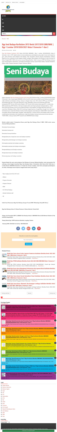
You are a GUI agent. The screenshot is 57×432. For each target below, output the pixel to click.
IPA (3, 392)
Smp (3, 416)
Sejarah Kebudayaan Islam (8, 409)
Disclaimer (22, 2)
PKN (3, 403)
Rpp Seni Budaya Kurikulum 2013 (10, 53)
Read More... (35, 258)
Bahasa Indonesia (6, 387)
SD (2, 19)
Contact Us (8, 2)
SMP (3, 23)
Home (4, 16)
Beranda (29, 293)
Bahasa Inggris (5, 389)
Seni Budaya (5, 410)
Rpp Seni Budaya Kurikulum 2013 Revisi (20, 97)
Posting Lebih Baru (5, 293)
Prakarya (4, 405)
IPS (3, 394)
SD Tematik (5, 407)
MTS (3, 398)
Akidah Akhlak (5, 385)
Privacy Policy (15, 2)
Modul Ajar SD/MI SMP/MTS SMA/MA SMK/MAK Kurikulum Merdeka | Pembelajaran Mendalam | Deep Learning (28, 428)
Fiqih (3, 390)
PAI (3, 400)
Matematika (5, 396)
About (3, 2)
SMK (3, 30)
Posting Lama (52, 293)
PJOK (3, 401)
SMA (3, 26)
